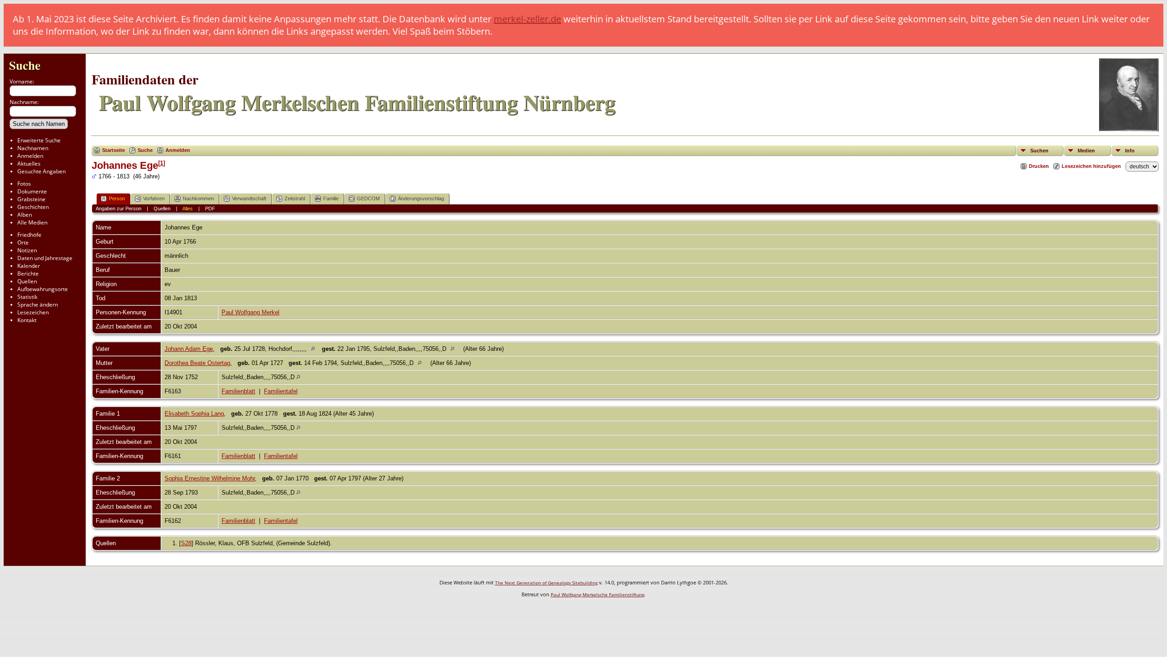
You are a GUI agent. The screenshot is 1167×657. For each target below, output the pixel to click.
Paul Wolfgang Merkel (250, 312)
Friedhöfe (29, 235)
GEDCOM (368, 198)
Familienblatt (238, 391)
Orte (23, 242)
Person (117, 198)
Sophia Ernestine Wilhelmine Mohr (210, 478)
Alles (187, 208)
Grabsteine (31, 199)
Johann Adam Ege (189, 348)
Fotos (24, 184)
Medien (1086, 150)
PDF (210, 208)
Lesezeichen (33, 312)
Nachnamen (32, 148)
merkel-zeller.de (527, 19)
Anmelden (30, 156)
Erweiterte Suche (39, 140)
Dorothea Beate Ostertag (197, 363)
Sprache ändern (37, 304)
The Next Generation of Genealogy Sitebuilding (546, 582)
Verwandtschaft (249, 198)
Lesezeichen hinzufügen (1091, 166)
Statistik (27, 297)
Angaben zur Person (118, 208)
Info (1130, 150)
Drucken (1039, 166)
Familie (331, 198)
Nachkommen (198, 198)
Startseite (113, 150)
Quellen (27, 281)
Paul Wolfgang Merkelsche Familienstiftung (597, 594)
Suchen (1039, 150)
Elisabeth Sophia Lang (194, 413)
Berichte (28, 273)
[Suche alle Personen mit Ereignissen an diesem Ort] (315, 348)
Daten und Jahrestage (44, 258)
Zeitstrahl (294, 198)
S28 (186, 543)
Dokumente (32, 191)
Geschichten (33, 207)
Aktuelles (29, 163)
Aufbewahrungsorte (42, 289)
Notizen (27, 250)
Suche (25, 65)
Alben (24, 215)
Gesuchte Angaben (41, 171)
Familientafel (281, 391)
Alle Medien (32, 222)
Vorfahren (154, 198)
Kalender (28, 266)
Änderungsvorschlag (421, 198)
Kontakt (26, 320)
